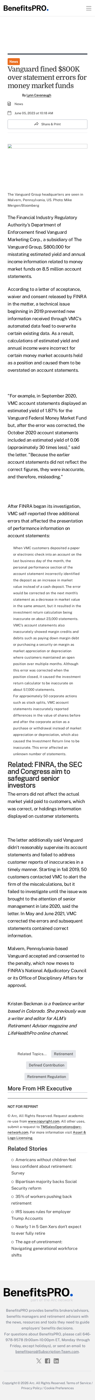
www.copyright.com (43, 1121)
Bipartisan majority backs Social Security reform (44, 1185)
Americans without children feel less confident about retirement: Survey (43, 1166)
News (13, 61)
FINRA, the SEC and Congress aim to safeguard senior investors (45, 774)
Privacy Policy (31, 1388)
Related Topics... (32, 1054)
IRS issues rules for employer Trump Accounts (41, 1215)
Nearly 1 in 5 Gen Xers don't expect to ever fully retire (46, 1230)
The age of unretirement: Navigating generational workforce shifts (44, 1248)
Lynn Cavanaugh (39, 95)
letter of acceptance (59, 289)
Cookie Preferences (59, 1388)
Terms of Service (78, 1383)
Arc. (32, 1383)
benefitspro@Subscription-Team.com (47, 1351)
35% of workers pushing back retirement (41, 1200)
